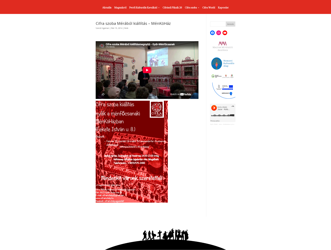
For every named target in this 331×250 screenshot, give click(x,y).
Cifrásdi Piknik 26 (172, 8)
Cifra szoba (191, 8)
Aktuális (106, 8)
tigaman (105, 28)
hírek (126, 28)
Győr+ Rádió (214, 124)
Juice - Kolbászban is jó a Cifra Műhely (230, 124)
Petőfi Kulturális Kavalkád (143, 8)
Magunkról (120, 8)
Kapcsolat (223, 8)
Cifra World (208, 8)
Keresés (230, 24)
